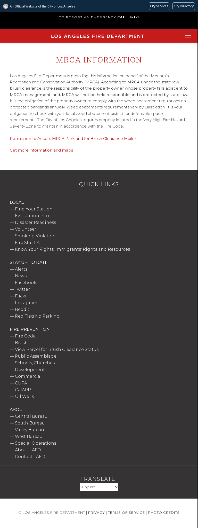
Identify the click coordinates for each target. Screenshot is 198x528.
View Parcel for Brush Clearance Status (56, 349)
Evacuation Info (32, 215)
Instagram (26, 302)
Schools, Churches (35, 362)
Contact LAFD (30, 456)
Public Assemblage (35, 356)
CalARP (23, 389)
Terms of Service (126, 512)
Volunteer (25, 229)
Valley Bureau (29, 429)
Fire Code (25, 336)
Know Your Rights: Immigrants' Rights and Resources (72, 249)
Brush (21, 342)
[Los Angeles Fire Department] (97, 39)
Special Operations (35, 443)
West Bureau (29, 436)
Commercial (28, 376)
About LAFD (28, 449)
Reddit (22, 309)
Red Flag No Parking (37, 316)
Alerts (21, 269)
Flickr (21, 296)
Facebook (25, 282)
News (21, 275)
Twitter (22, 289)
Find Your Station (34, 209)
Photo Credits (164, 512)
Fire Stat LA (27, 242)
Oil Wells (24, 396)
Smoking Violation (35, 235)
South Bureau (30, 423)
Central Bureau (31, 416)
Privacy (96, 512)
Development (30, 369)
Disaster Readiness (35, 222)
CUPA (21, 383)
